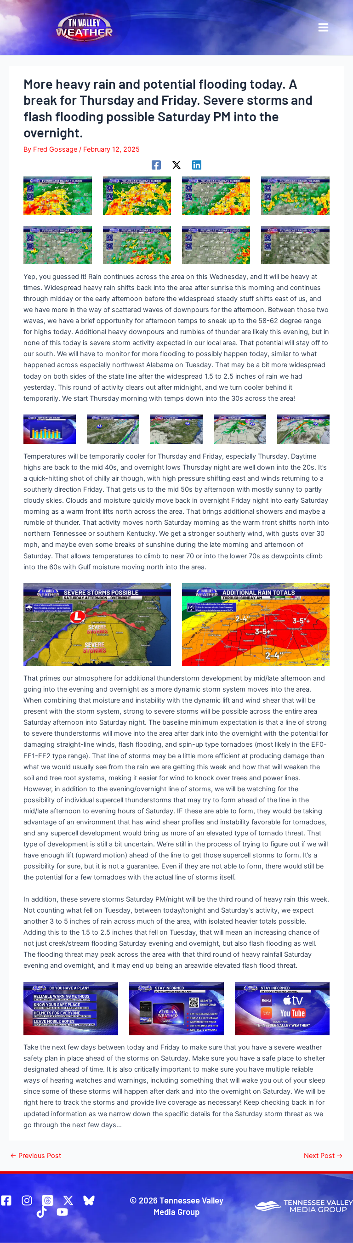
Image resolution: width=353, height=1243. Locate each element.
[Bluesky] (89, 1200)
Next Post (323, 1155)
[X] (176, 165)
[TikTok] (41, 1212)
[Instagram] (27, 1200)
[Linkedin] (196, 165)
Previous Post (35, 1155)
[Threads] (47, 1200)
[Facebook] (156, 165)
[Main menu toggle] (323, 27)
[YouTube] (62, 1212)
